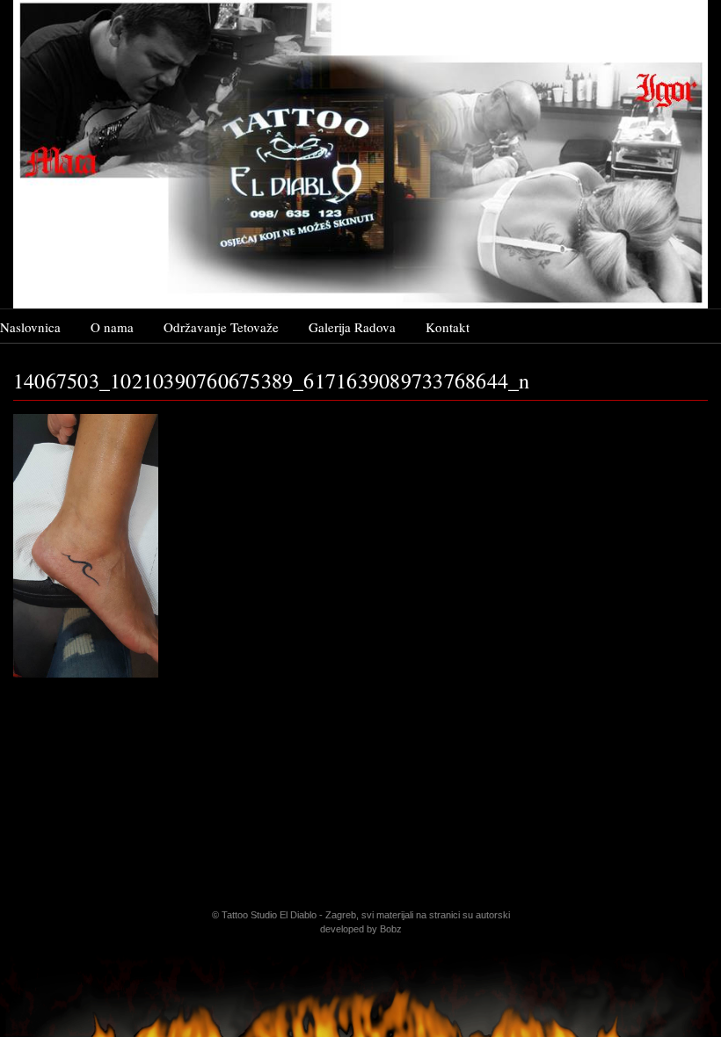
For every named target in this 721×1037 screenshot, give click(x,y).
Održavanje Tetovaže (221, 327)
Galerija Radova (352, 327)
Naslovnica (30, 327)
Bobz (391, 929)
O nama (112, 327)
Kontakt (448, 327)
